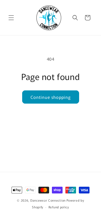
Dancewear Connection (48, 200)
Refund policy (59, 207)
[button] (11, 18)
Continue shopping (51, 97)
